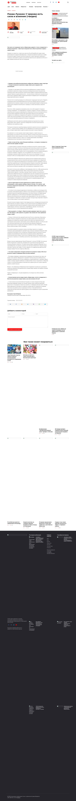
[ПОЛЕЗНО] (60, 15)
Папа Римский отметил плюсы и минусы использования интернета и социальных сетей (14, 358)
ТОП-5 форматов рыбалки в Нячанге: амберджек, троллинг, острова (59, 54)
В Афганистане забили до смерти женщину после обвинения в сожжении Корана (59, 330)
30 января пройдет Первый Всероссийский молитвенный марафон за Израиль (61, 431)
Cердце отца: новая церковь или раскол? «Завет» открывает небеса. (60, 524)
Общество (23, 6)
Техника (31, 6)
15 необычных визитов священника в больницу (13, 523)
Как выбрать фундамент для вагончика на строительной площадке (59, 41)
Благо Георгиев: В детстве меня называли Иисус (59, 147)
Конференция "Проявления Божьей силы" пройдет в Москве (46, 430)
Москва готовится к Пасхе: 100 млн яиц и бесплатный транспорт (29, 356)
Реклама (34, 2)
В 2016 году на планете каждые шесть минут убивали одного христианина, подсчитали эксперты (60, 238)
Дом (9, 6)
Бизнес (17, 6)
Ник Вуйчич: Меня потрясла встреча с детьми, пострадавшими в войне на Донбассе (68, 539)
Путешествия (38, 6)
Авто (13, 6)
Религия (10, 27)
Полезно (45, 6)
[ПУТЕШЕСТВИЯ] (60, 50)
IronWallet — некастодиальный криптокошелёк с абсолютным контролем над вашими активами (59, 21)
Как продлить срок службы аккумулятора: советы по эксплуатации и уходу (68, 624)
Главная (28, 2)
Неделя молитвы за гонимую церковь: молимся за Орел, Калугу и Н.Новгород (30, 524)
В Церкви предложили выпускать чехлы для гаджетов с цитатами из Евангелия (45, 524)
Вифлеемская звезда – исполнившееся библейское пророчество (68, 708)
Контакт (39, 2)
